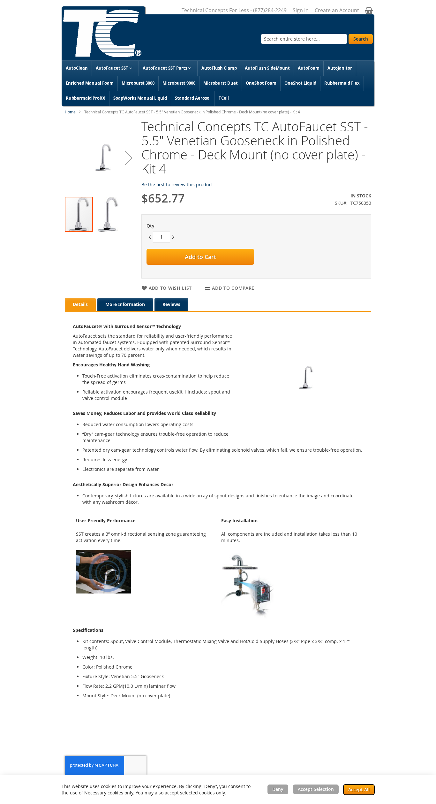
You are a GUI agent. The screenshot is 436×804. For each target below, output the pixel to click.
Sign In (301, 10)
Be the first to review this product (177, 184)
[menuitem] (77, 68)
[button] (128, 157)
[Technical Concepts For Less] (102, 33)
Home (70, 111)
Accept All (359, 789)
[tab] (80, 304)
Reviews (171, 304)
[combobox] (304, 39)
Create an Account (337, 10)
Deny (277, 789)
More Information (125, 304)
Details (80, 304)
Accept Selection (316, 789)
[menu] (218, 83)
